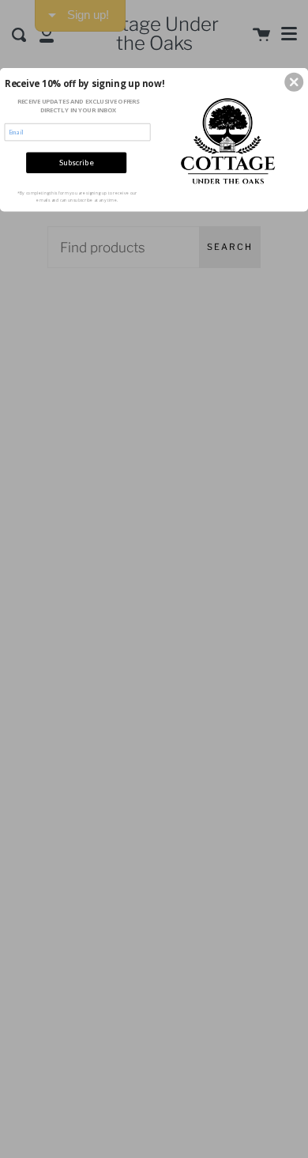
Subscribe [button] (76, 162)
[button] (293, 82)
